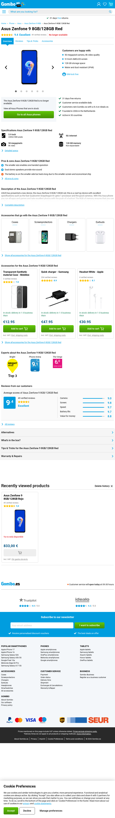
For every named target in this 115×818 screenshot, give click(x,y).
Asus (19, 23)
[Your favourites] (105, 4)
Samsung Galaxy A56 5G (11, 658)
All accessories (7, 691)
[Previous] (6, 67)
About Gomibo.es (21, 739)
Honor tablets (85, 658)
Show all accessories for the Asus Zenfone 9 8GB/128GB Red (33, 255)
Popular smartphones (14, 646)
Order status (45, 677)
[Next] (53, 67)
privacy (26, 803)
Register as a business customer (93, 677)
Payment (44, 675)
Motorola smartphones (50, 658)
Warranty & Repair (48, 688)
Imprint (42, 739)
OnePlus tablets (86, 660)
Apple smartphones (48, 650)
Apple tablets (85, 650)
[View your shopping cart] (111, 4)
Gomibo (5, 696)
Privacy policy (6, 705)
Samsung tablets (87, 652)
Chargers (5, 680)
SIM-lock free (72, 74)
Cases (3, 675)
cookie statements (42, 803)
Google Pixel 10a (8, 660)
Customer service (51, 671)
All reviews (10, 424)
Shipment (44, 683)
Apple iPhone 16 (8, 652)
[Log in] (99, 4)
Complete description (14, 205)
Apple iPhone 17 (8, 650)
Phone (11, 23)
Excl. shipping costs (20, 335)
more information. (84, 734)
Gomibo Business (87, 675)
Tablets (84, 646)
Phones (45, 646)
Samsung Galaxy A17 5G (11, 666)
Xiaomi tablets (86, 655)
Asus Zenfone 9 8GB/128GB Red (57, 23)
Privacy (34, 739)
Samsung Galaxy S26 (10, 655)
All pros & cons (11, 178)
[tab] (16, 91)
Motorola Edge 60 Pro (10, 663)
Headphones (6, 685)
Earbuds (4, 683)
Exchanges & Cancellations (51, 685)
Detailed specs (11, 150)
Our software (6, 702)
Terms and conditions (74, 739)
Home (3, 23)
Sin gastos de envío (20, 559)
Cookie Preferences (55, 739)
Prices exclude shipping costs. (85, 731)
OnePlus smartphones (50, 655)
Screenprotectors (8, 677)
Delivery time (46, 680)
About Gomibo (7, 700)
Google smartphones (49, 660)
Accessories (8, 671)
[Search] (110, 11)
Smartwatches (7, 688)
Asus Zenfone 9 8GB (32, 23)
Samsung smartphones (50, 652)
